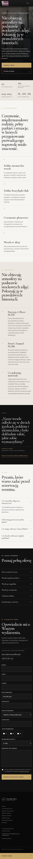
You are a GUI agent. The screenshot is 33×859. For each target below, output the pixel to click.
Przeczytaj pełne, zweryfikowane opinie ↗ (15, 455)
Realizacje (4, 822)
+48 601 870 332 (7, 658)
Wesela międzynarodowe (8, 811)
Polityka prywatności (24, 771)
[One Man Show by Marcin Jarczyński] (5, 3)
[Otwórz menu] (27, 3)
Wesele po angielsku (6, 813)
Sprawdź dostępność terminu (16, 777)
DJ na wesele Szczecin (7, 808)
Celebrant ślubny (6, 818)
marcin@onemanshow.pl (11, 654)
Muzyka (4, 806)
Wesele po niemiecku (7, 815)
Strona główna (16, 71)
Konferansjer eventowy (7, 820)
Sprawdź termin (16, 65)
